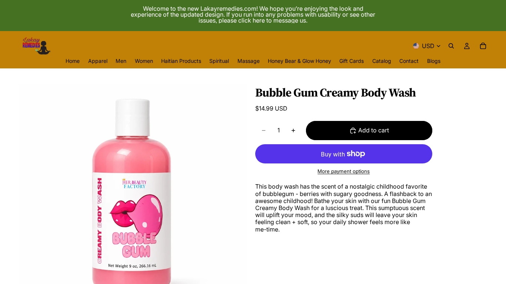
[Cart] (483, 46)
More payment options (343, 171)
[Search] (451, 46)
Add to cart (373, 130)
